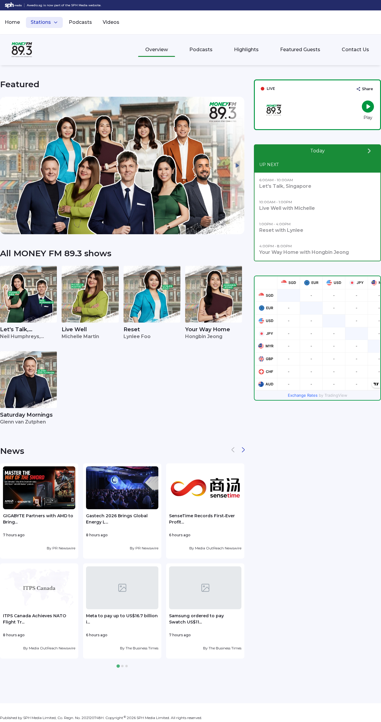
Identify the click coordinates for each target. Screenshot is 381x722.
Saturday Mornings (26, 415)
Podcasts (80, 22)
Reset (132, 329)
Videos (111, 22)
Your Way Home (207, 329)
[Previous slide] (7, 165)
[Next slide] (237, 165)
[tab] (118, 666)
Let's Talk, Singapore (14, 330)
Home (12, 22)
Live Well (74, 329)
